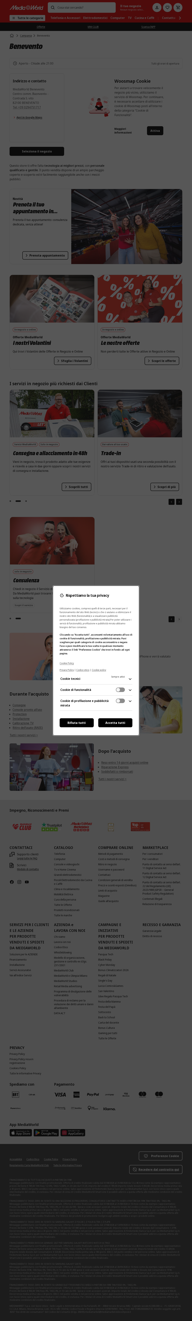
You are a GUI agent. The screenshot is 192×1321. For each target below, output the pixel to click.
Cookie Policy (67, 663)
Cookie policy (99, 670)
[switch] (120, 690)
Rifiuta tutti (77, 723)
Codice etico (82, 670)
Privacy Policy (67, 670)
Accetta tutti (115, 723)
